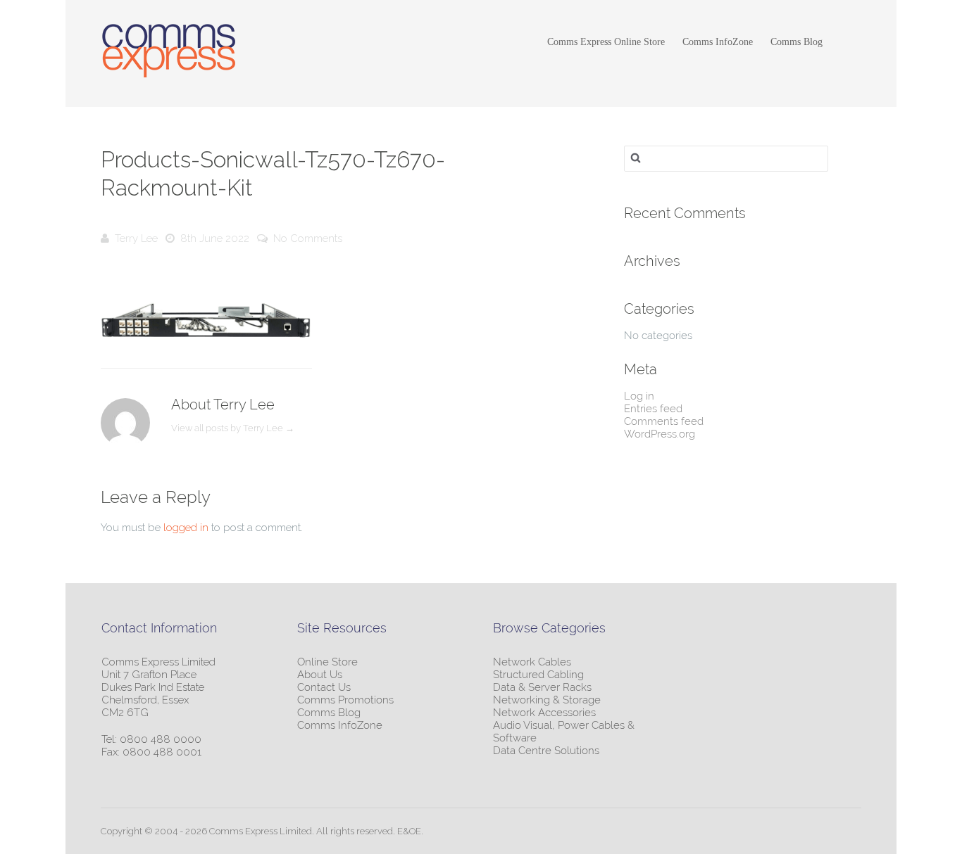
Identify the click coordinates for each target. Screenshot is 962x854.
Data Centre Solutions (546, 750)
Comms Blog (796, 42)
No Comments (307, 238)
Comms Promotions (345, 700)
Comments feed (664, 421)
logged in (185, 527)
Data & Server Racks (542, 687)
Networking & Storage (547, 700)
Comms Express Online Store (606, 42)
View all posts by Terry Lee (232, 428)
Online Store (327, 662)
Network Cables (532, 662)
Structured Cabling (538, 674)
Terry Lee (136, 238)
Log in (639, 396)
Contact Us (324, 687)
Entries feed (653, 408)
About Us (319, 674)
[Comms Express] (169, 52)
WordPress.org (659, 434)
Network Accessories (544, 712)
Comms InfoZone (717, 42)
